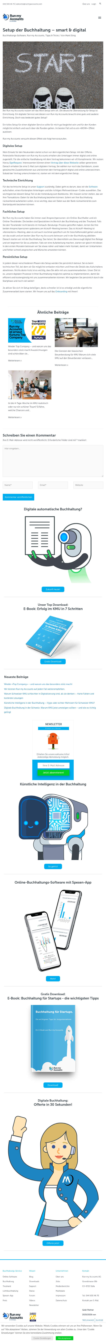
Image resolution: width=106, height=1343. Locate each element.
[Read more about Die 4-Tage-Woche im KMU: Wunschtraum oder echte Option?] (29, 384)
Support (40, 186)
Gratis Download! (53, 661)
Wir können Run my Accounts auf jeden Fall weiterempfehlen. (34, 689)
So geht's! (53, 866)
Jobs (58, 1281)
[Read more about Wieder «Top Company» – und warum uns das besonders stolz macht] (29, 330)
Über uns (86, 4)
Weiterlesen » (15, 360)
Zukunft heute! (53, 589)
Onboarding (61, 291)
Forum (32, 1295)
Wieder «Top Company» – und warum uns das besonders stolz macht (38, 684)
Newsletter (34, 1305)
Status (32, 1291)
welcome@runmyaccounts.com (29, 4)
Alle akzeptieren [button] (64, 1338)
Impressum (61, 1295)
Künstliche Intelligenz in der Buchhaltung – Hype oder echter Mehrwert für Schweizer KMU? (49, 703)
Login (94, 4)
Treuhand (7, 1286)
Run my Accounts (35, 35)
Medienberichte (63, 1286)
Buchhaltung (8, 1281)
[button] (100, 3)
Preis (5, 1300)
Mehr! (53, 978)
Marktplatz (60, 1291)
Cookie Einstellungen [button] (42, 1338)
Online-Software (10, 1277)
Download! (53, 1085)
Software (93, 186)
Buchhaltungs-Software (14, 35)
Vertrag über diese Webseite (65, 162)
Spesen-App (8, 1295)
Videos (32, 1300)
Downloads (34, 1281)
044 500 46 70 (9, 4)
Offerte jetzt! (53, 1243)
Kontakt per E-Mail (90, 1300)
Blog (31, 1277)
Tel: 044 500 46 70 (90, 1295)
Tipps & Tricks (52, 35)
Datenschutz (61, 1300)
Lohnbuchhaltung (10, 1291)
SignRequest (16, 162)
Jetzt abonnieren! (53, 772)
